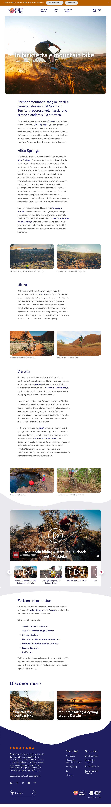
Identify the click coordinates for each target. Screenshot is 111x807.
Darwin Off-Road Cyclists (54, 388)
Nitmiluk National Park (45, 438)
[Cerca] (94, 10)
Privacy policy (71, 766)
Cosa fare (56, 10)
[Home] (15, 11)
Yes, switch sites (54, 3)
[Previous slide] (9, 572)
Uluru (40, 294)
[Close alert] (108, 2)
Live (67, 771)
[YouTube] (29, 783)
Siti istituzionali (91, 756)
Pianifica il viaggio (68, 10)
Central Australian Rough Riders (37, 630)
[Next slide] (101, 572)
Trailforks (26, 652)
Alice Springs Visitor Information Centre (41, 639)
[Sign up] (99, 10)
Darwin (52, 121)
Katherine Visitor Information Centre (39, 643)
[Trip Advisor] (35, 783)
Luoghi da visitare (43, 10)
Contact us (70, 756)
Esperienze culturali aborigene (24, 776)
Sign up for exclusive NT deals (73, 761)
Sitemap (69, 775)
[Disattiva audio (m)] (97, 556)
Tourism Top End (29, 648)
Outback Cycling (30, 635)
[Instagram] (17, 783)
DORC (41, 428)
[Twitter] (23, 783)
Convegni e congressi (89, 761)
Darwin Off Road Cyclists (33, 626)
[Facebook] (11, 783)
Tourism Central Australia (91, 772)
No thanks (71, 3)
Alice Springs (41, 125)
